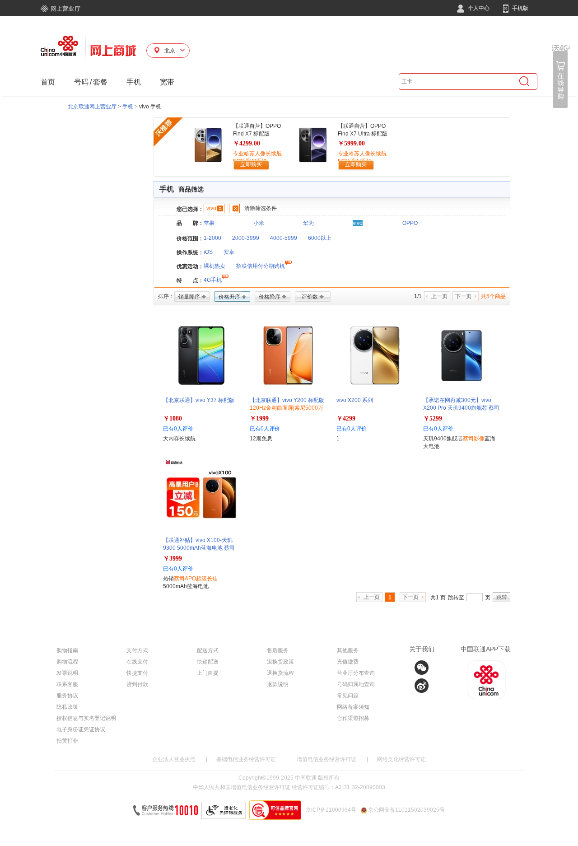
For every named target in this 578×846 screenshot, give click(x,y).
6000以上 (319, 238)
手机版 (519, 8)
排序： (166, 296)
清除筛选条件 (260, 208)
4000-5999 (283, 238)
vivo (211, 208)
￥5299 (432, 418)
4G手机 (213, 280)
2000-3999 (245, 238)
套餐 (100, 82)
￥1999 (259, 418)
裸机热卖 (214, 266)
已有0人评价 (178, 428)
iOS (208, 252)
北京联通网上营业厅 (92, 106)
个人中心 (477, 8)
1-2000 (212, 238)
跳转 (501, 597)
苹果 (209, 223)
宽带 (167, 82)
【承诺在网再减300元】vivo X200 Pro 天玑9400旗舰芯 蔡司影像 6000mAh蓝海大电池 (461, 408)
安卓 (229, 252)
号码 (81, 82)
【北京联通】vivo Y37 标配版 (198, 400)
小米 (258, 223)
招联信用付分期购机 (260, 266)
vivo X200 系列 (354, 400)
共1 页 (438, 597)
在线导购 (561, 76)
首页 (48, 82)
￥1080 (172, 418)
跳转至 (456, 597)
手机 (133, 82)
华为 (308, 223)
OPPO (410, 223)
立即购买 (251, 164)
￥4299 (345, 418)
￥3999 (172, 558)
